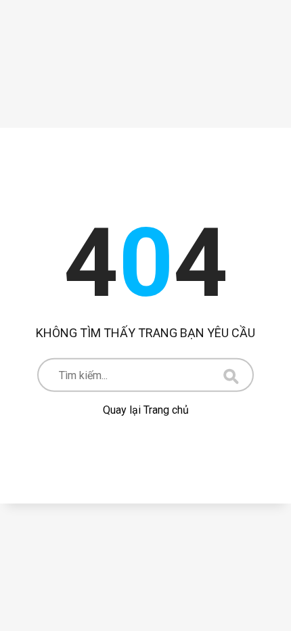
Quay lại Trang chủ (146, 410)
